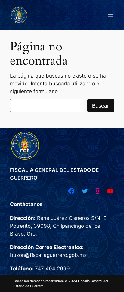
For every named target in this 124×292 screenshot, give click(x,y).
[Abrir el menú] (110, 14)
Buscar (100, 106)
